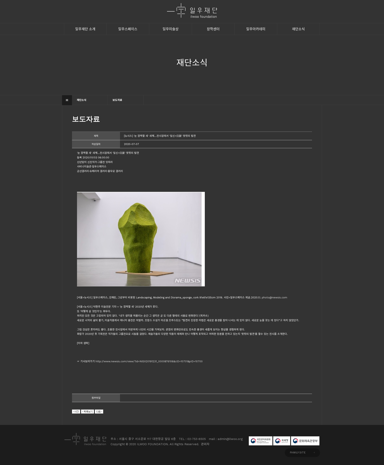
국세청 (281, 440)
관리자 (205, 444)
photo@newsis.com (274, 297)
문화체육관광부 (305, 440)
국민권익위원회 (260, 440)
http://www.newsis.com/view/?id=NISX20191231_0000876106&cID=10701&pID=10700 (149, 361)
